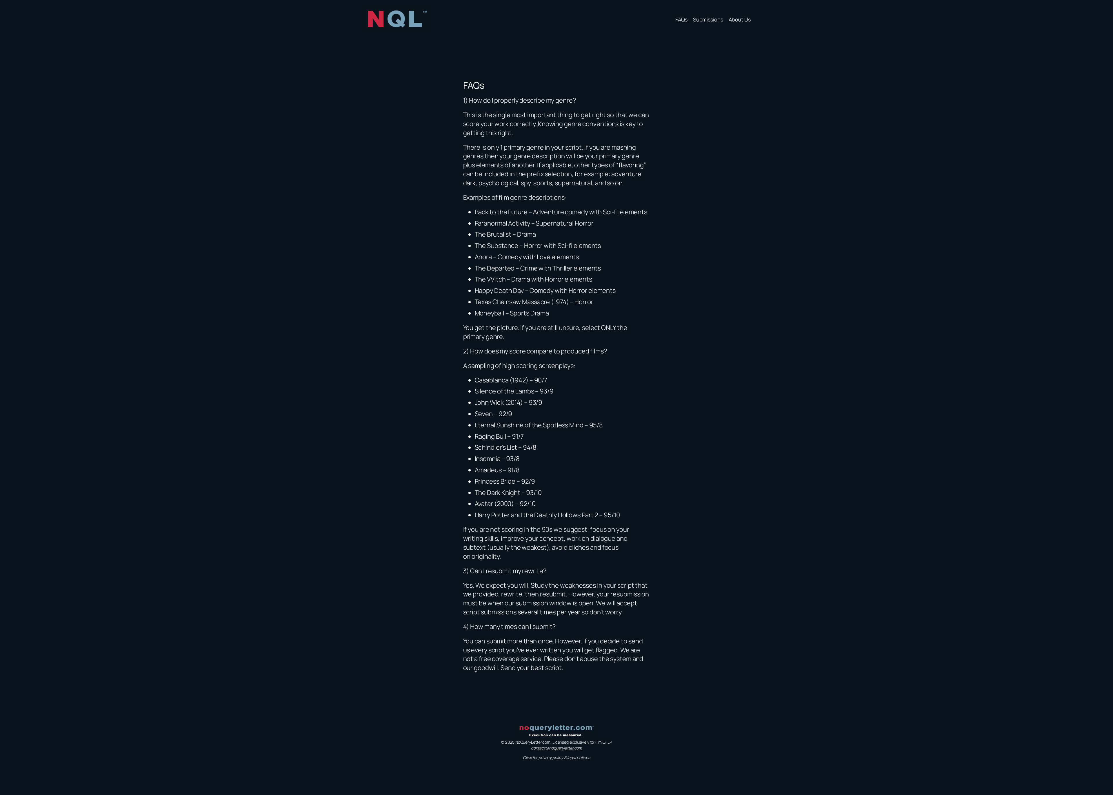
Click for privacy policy (543, 757)
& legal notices (577, 757)
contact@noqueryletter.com (556, 748)
